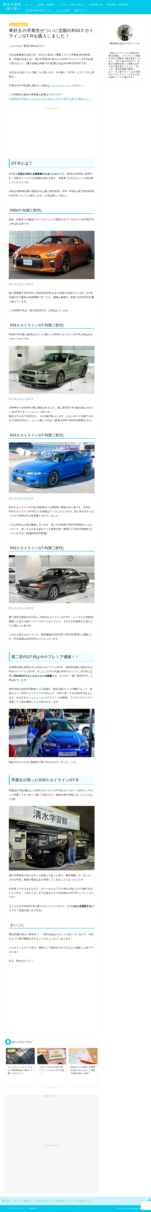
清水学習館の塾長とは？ (39, 10)
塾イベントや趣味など (18, 24)
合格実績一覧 (96, 4)
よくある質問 (63, 10)
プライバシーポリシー (15, 1208)
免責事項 (32, 1208)
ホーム (29, 4)
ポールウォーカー (36, 697)
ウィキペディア (18, 284)
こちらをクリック (59, 85)
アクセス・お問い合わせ (71, 4)
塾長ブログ (81, 10)
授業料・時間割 (45, 4)
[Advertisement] (52, 131)
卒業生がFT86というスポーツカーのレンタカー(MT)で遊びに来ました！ (50, 99)
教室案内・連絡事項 (117, 4)
